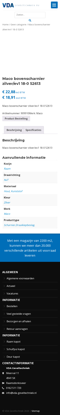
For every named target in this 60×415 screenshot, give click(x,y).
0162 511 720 (13, 388)
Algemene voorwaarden (20, 278)
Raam (7, 168)
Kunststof (16, 191)
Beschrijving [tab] (14, 130)
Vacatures (12, 293)
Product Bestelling (16, 118)
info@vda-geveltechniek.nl (21, 393)
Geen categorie (18, 24)
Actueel (11, 286)
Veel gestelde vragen (19, 313)
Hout (7, 191)
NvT (6, 180)
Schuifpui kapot (16, 349)
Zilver (7, 202)
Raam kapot (13, 341)
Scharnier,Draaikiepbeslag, (19, 225)
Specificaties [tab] (33, 130)
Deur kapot (13, 356)
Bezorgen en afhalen (19, 321)
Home (5, 24)
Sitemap (36, 410)
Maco (39, 113)
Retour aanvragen (17, 329)
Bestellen (12, 306)
